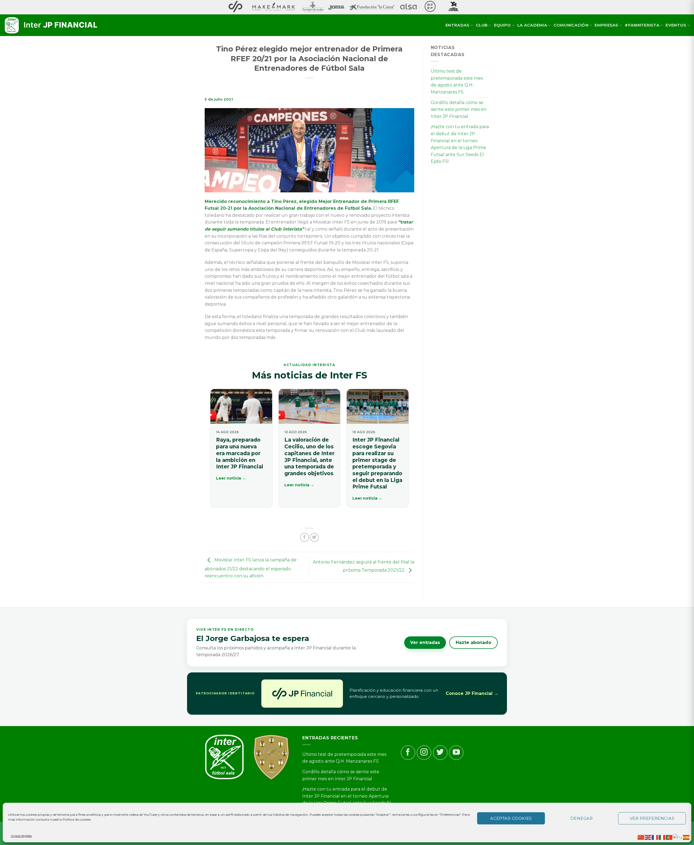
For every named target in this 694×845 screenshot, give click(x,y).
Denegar (581, 818)
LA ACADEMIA (532, 25)
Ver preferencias (652, 818)
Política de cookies (77, 819)
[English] (648, 837)
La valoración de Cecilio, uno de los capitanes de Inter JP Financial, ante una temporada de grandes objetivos (309, 456)
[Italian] (662, 837)
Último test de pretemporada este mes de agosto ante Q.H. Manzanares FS (457, 82)
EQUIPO (502, 25)
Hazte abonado (473, 642)
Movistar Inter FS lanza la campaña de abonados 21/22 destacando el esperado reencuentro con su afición (251, 567)
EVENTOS (676, 25)
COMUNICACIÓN (571, 25)
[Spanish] (686, 837)
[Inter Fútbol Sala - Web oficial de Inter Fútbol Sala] (51, 25)
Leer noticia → (231, 478)
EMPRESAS (606, 25)
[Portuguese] (669, 837)
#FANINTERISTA (642, 25)
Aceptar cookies (511, 818)
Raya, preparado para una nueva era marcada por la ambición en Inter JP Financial (239, 453)
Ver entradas (425, 642)
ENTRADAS (457, 25)
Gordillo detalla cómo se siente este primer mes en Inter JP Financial (459, 109)
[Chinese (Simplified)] (641, 837)
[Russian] (678, 837)
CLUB (481, 25)
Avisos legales (21, 836)
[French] (655, 837)
